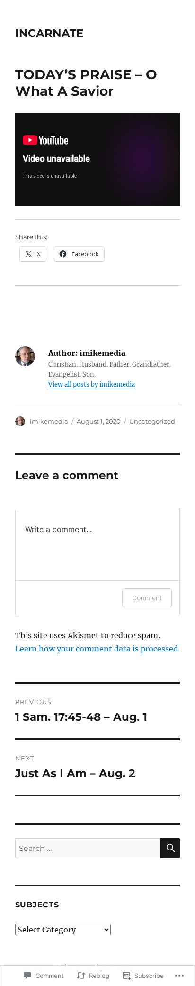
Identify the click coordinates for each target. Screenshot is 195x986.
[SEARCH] (170, 848)
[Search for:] (87, 848)
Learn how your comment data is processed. (97, 648)
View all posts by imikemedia (91, 384)
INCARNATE (49, 33)
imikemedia (49, 421)
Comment (147, 598)
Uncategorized (152, 421)
